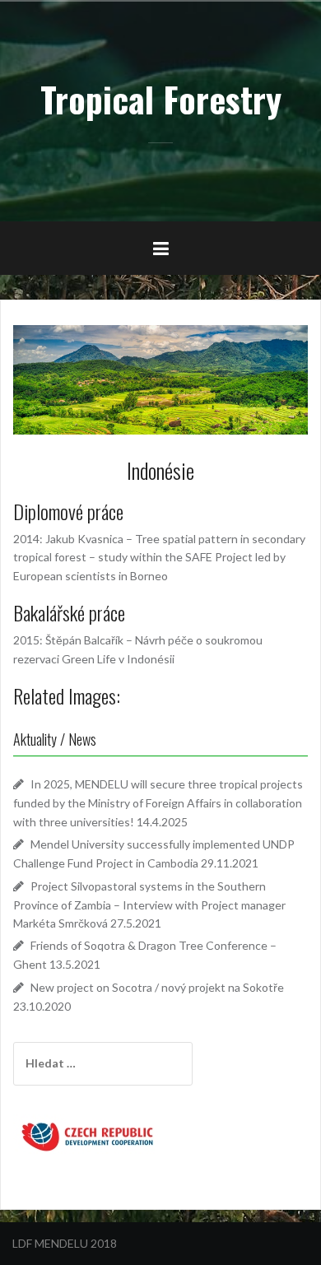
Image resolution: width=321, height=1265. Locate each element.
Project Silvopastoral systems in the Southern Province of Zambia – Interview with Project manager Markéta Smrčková (149, 904)
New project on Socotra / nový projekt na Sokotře (157, 987)
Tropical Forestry (160, 98)
